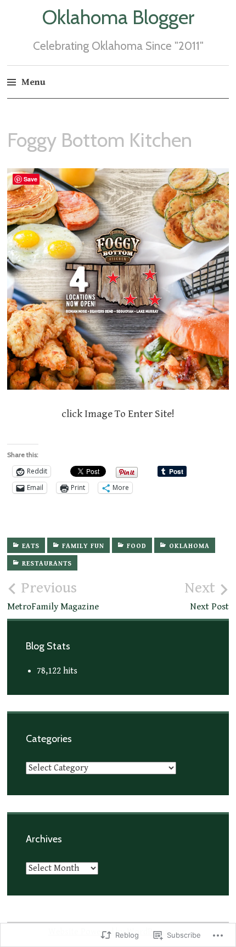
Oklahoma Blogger (118, 17)
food (137, 546)
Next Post (206, 595)
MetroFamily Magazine (53, 595)
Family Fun (83, 546)
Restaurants (47, 563)
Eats (31, 546)
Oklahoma (189, 546)
